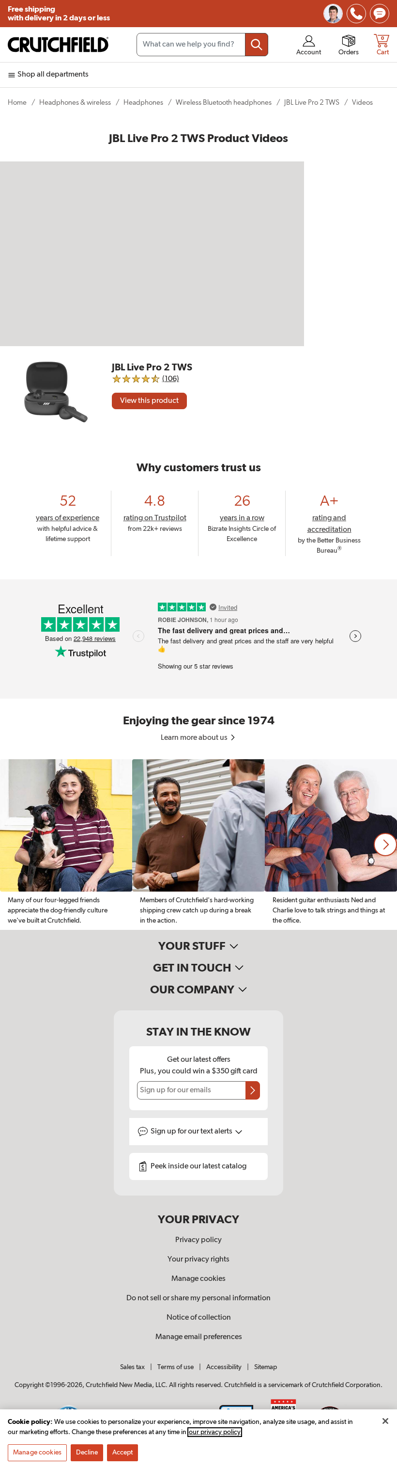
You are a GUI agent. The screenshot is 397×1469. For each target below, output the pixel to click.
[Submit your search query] (256, 44)
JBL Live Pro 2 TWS (311, 102)
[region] (198, 844)
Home (17, 102)
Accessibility (224, 1367)
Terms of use (175, 1367)
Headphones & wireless (75, 102)
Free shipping (59, 13)
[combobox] (202, 44)
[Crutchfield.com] (58, 44)
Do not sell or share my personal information (198, 1298)
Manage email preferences (198, 1337)
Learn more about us (195, 738)
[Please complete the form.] (252, 1090)
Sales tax (132, 1367)
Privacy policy (198, 1240)
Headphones (143, 102)
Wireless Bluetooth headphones (224, 102)
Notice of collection (199, 1318)
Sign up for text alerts (192, 1131)
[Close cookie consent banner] (385, 1421)
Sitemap (265, 1367)
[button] (385, 844)
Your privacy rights (198, 1259)
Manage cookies (198, 1279)
